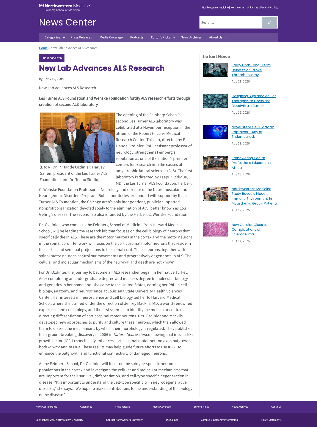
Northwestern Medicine (215, 8)
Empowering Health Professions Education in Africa (252, 163)
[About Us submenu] (226, 37)
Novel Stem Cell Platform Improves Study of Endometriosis (253, 132)
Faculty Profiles (269, 8)
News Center (67, 22)
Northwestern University (244, 8)
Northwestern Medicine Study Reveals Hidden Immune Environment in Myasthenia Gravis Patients (255, 196)
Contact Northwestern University (124, 420)
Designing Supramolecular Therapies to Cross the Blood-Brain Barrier (254, 101)
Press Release (122, 407)
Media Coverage (162, 407)
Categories (86, 407)
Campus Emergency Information (219, 420)
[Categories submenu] (64, 37)
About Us (276, 407)
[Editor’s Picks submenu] (174, 37)
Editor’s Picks (201, 407)
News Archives (240, 407)
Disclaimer (172, 420)
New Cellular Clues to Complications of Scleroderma (249, 229)
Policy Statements (271, 420)
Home (43, 48)
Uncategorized (51, 58)
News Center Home (46, 407)
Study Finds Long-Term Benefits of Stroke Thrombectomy (251, 70)
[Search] (269, 22)
